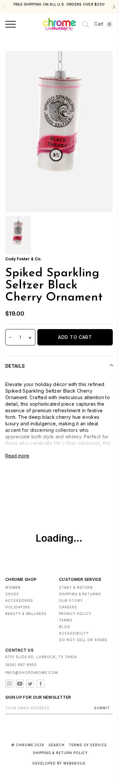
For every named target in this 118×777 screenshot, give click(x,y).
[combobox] (85, 24)
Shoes (12, 594)
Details (15, 366)
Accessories (19, 600)
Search (57, 745)
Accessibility (74, 633)
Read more (17, 455)
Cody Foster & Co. (23, 258)
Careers (68, 607)
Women (13, 587)
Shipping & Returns (80, 594)
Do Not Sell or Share (83, 640)
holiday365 (17, 607)
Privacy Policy (75, 614)
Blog (64, 627)
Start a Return (76, 587)
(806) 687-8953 (21, 665)
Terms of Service (88, 745)
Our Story (71, 600)
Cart (102, 24)
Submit (102, 708)
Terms (65, 620)
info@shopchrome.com (31, 673)
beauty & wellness (26, 614)
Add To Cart (75, 337)
